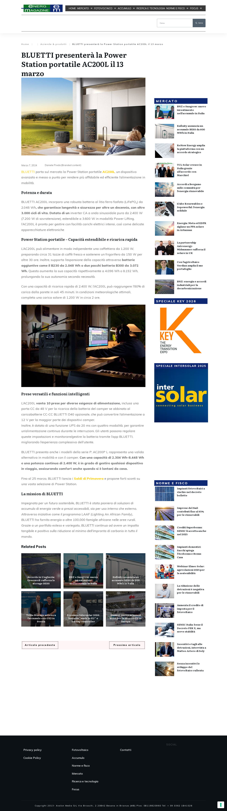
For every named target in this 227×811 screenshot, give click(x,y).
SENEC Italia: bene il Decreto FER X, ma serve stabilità (190, 628)
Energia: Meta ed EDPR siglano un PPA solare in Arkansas (191, 226)
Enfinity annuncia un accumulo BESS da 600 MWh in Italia (125, 571)
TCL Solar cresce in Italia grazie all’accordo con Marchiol (189, 170)
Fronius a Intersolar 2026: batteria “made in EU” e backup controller (83, 609)
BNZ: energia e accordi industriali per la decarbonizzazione (191, 285)
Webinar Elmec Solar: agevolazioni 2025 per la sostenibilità (191, 569)
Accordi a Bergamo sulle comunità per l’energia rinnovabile (190, 187)
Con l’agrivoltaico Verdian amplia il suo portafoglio (190, 265)
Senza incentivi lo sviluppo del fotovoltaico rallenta (190, 667)
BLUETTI (28, 172)
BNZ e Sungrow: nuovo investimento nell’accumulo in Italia (83, 571)
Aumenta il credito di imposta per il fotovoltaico (190, 608)
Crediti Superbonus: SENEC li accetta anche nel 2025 (191, 530)
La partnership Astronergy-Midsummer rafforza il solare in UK (191, 248)
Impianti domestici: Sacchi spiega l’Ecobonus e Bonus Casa (189, 552)
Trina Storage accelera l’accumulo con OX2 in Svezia (41, 609)
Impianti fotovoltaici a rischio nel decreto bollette (191, 492)
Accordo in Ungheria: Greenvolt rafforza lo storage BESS (41, 571)
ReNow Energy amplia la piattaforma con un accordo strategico (191, 148)
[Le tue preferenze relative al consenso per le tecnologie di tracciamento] (220, 804)
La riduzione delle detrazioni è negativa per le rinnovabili (190, 589)
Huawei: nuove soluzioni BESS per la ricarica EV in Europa (125, 609)
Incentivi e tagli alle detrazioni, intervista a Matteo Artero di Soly (191, 647)
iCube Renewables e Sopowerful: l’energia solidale (190, 207)
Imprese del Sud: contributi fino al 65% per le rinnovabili (190, 511)
